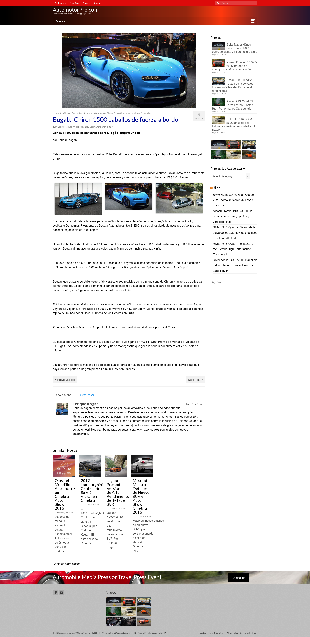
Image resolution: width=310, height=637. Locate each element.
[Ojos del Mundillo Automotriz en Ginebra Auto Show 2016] (64, 466)
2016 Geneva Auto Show (95, 126)
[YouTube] (61, 592)
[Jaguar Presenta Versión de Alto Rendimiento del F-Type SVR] (116, 466)
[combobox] (230, 176)
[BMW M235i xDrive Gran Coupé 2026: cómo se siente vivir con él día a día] (218, 144)
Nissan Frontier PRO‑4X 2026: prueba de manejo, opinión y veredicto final (234, 65)
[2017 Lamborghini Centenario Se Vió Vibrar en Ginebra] (90, 466)
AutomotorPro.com (76, 9)
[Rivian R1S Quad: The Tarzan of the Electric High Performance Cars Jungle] (218, 154)
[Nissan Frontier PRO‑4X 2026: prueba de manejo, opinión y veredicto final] (233, 144)
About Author (64, 395)
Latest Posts (86, 395)
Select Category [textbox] (222, 176)
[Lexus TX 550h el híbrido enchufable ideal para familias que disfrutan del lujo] (113, 621)
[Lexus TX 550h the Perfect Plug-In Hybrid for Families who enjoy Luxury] (128, 621)
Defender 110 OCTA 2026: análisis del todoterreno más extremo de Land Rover (233, 124)
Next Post (194, 380)
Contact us (238, 578)
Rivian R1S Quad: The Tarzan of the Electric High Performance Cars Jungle (233, 104)
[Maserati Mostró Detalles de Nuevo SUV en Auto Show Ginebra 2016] (142, 466)
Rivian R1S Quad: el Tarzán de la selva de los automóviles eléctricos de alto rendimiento (233, 85)
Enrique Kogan (64, 126)
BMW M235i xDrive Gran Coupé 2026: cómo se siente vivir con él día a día (234, 47)
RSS (217, 187)
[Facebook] (55, 592)
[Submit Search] (218, 3)
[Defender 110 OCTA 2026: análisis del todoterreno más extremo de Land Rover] (233, 154)
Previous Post (66, 380)
